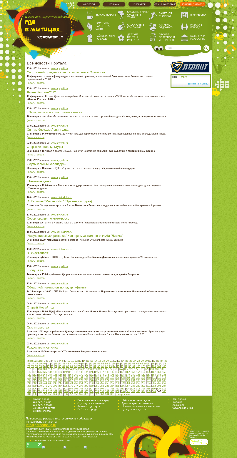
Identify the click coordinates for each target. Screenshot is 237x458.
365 (112, 394)
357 (71, 394)
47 (71, 363)
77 (48, 366)
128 (141, 369)
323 (34, 391)
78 (52, 366)
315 (133, 388)
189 (40, 377)
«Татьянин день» (39, 181)
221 (66, 380)
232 (123, 380)
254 (97, 383)
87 (87, 366)
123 (115, 369)
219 (55, 380)
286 (123, 385)
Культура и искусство (197, 37)
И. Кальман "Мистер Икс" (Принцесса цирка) (59, 201)
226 (92, 380)
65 (141, 363)
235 (138, 380)
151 (123, 372)
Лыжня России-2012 (41, 92)
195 (71, 377)
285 (117, 385)
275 (66, 385)
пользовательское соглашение (52, 440)
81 (63, 366)
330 (71, 391)
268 (29, 385)
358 (76, 394)
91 (102, 366)
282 (102, 385)
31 (150, 360)
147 (102, 372)
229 (107, 380)
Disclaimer (139, 4)
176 (112, 374)
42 (52, 363)
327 (55, 391)
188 (34, 377)
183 (149, 374)
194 (66, 377)
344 (143, 391)
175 (107, 374)
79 (56, 366)
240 (164, 380)
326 (50, 391)
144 (86, 372)
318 (148, 388)
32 (154, 360)
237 (149, 380)
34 (162, 360)
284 (112, 385)
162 (40, 374)
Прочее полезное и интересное (167, 37)
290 (143, 385)
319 (154, 388)
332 (81, 391)
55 (102, 363)
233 (128, 380)
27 (134, 360)
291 (149, 385)
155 (143, 372)
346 (154, 391)
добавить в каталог (192, 4)
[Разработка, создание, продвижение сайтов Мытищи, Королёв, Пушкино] (199, 445)
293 (159, 385)
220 (60, 380)
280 (92, 385)
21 (111, 360)
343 (138, 391)
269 (34, 385)
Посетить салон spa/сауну (103, 26)
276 (71, 385)
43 (56, 363)
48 (75, 363)
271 (45, 385)
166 (60, 374)
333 (86, 391)
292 (154, 385)
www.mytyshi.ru (59, 68)
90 (98, 366)
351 (40, 394)
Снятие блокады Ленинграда (47, 129)
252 (86, 383)
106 (29, 369)
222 (71, 380)
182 (143, 374)
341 (128, 391)
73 (32, 366)
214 (29, 380)
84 (75, 366)
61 (126, 363)
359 (81, 394)
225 (86, 380)
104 (159, 366)
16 (92, 360)
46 (67, 363)
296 (34, 388)
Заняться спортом (165, 15)
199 (92, 377)
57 (110, 363)
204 (117, 377)
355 (60, 394)
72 (28, 366)
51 (87, 363)
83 (71, 366)
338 (112, 391)
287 (128, 385)
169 (76, 374)
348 (164, 391)
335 (97, 391)
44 (60, 363)
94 (114, 366)
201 (102, 377)
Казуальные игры (182, 407)
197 (81, 377)
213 (164, 377)
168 (71, 374)
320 (159, 388)
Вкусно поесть (106, 14)
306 (86, 388)
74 (36, 366)
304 (76, 388)
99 (133, 366)
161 (34, 374)
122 (110, 369)
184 (154, 374)
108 (40, 369)
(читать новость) (36, 83)
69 (157, 363)
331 (76, 391)
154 (138, 372)
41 (48, 363)
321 (164, 388)
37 (32, 363)
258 (117, 383)
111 (55, 369)
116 (80, 369)
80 (60, 366)
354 (55, 394)
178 (123, 374)
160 (29, 374)
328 (60, 391)
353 (50, 394)
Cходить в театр (42, 404)
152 (128, 372)
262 (138, 383)
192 (55, 377)
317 (143, 388)
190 (45, 377)
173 (97, 374)
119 (95, 369)
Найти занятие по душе (106, 37)
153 (133, 372)
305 (81, 388)
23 (119, 360)
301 (60, 388)
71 (164, 363)
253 (92, 383)
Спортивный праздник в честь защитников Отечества (66, 72)
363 (102, 394)
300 (55, 388)
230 (112, 380)
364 (107, 394)
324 (40, 391)
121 (105, 369)
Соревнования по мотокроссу (48, 218)
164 (50, 374)
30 (146, 360)
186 (164, 374)
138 (55, 372)
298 (45, 388)
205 (123, 377)
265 (154, 383)
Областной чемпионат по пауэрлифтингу (57, 287)
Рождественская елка (42, 347)
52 (91, 363)
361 (92, 394)
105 (164, 366)
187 (29, 377)
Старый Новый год (40, 307)
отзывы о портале (165, 4)
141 (71, 372)
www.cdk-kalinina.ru (61, 197)
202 (107, 377)
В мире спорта (200, 14)
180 (133, 374)
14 (84, 360)
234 (133, 380)
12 (76, 360)
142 (76, 372)
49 (79, 363)
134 (34, 372)
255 (102, 383)
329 (66, 391)
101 (143, 366)
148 (107, 372)
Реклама (114, 4)
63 (133, 363)
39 (40, 363)
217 (45, 380)
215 (34, 380)
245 (50, 383)
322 (29, 391)
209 (143, 377)
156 (149, 372)
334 (92, 391)
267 (164, 383)
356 (66, 394)
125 (126, 369)
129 (146, 369)
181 (138, 374)
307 (92, 388)
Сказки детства (38, 327)
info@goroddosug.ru (41, 425)
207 (133, 377)
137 (50, 372)
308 (97, 388)
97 (126, 366)
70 (161, 363)
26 (130, 360)
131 (157, 369)
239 (159, 380)
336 (102, 391)
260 (128, 383)
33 (158, 360)
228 (102, 380)
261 (133, 383)
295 (29, 388)
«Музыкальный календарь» (46, 164)
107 (34, 369)
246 (55, 383)
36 (28, 363)
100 (138, 366)
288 (133, 385)
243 (40, 383)
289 (138, 385)
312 (117, 388)
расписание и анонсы (198, 84)
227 (97, 380)
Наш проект (88, 4)
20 (107, 360)
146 (97, 372)
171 (86, 374)
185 (159, 374)
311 (112, 388)
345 (149, 391)
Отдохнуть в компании (135, 26)
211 (154, 377)
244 (45, 383)
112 (60, 369)
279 (86, 385)
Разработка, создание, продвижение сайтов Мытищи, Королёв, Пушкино (199, 434)
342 (133, 391)
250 (76, 383)
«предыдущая (35, 360)
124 (121, 369)
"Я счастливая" (38, 253)
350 (34, 394)
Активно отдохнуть (166, 26)
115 (75, 369)
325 (45, 391)
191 (50, 377)
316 (138, 388)
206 (128, 377)
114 (70, 369)
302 (66, 388)
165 (55, 374)
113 (65, 369)
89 (95, 366)
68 (153, 363)
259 (123, 383)
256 (107, 383)
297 (40, 388)
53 (95, 363)
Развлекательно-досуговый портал (70, 429)
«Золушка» (35, 270)
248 (66, 383)
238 (154, 380)
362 (97, 394)
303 (71, 388)
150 (117, 372)
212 (159, 377)
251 (81, 383)
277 (76, 385)
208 (138, 377)
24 (123, 360)
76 (44, 366)
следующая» (123, 394)
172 (92, 374)
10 (68, 360)
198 (86, 377)
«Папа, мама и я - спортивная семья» (54, 112)
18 (99, 360)
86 (83, 366)
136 (45, 372)
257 (112, 383)
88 (91, 366)
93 (110, 366)
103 (154, 366)
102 (149, 366)
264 (149, 383)
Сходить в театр (134, 16)
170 (81, 374)
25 (127, 360)
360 (86, 394)
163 (45, 374)
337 (107, 391)
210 (149, 377)
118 (90, 369)
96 (122, 366)
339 (117, 391)
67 (149, 363)
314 (128, 388)
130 (152, 369)
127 (136, 369)
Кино (174, 77)
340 (123, 391)
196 (76, 377)
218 (50, 380)
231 (117, 380)
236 (143, 380)
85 (79, 366)
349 (29, 394)
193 (60, 377)
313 (122, 388)
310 (107, 388)
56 (106, 363)
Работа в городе (196, 26)
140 (66, 372)
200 (97, 377)
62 (129, 363)
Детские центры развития (133, 37)
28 (138, 360)
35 (165, 360)
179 (128, 374)
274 (60, 385)
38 (36, 363)
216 (40, 380)
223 (76, 380)
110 (50, 369)
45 (63, 363)
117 (85, 369)
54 (98, 363)
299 (50, 388)
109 (45, 369)
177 (117, 374)
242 (34, 383)
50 (83, 363)
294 (164, 385)
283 (107, 385)
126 (131, 369)
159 (164, 372)
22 (115, 360)
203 (112, 377)
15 (88, 360)
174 (102, 374)
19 (103, 360)
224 (81, 380)
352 (45, 394)
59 (118, 363)
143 (81, 372)
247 (60, 383)
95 (118, 366)
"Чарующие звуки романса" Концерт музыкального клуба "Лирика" (75, 236)
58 (114, 363)
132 (162, 369)
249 (71, 383)
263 (143, 383)
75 (40, 366)
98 (129, 366)
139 (60, 372)
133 (29, 372)
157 (154, 372)
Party (184, 77)
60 (122, 363)
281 (97, 385)
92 (106, 366)
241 (29, 383)
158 (159, 372)
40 (44, 363)
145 (92, 372)
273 (55, 385)
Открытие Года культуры (45, 147)
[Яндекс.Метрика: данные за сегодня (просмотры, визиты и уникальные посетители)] (94, 447)
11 (72, 360)
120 (100, 369)
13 (80, 360)
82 (67, 366)
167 (66, 374)
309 (102, 388)
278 (81, 385)
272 (50, 385)
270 (40, 385)
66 (145, 363)
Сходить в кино (137, 12)
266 (159, 383)
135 (40, 372)
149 (112, 372)
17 (95, 360)
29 (142, 360)
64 (137, 363)
